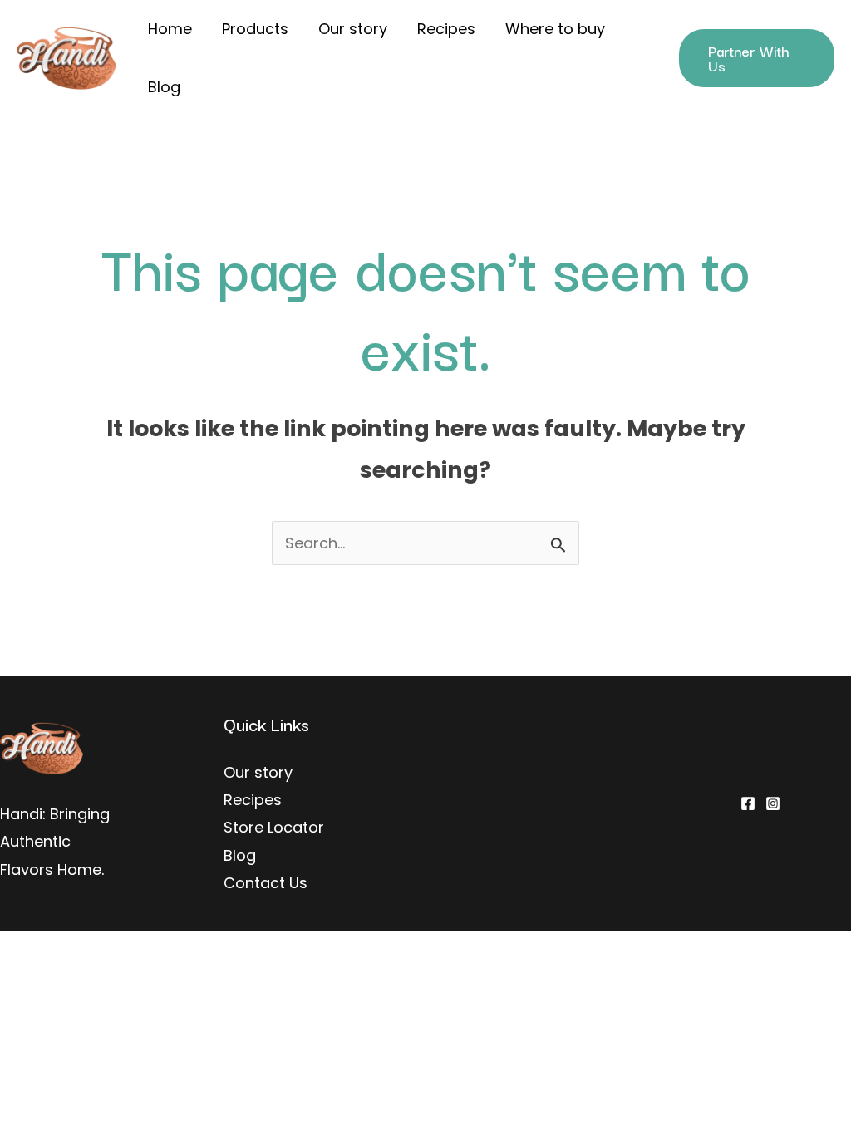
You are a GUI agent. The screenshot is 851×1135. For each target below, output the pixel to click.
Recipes (446, 28)
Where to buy (555, 28)
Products (255, 28)
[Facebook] (747, 803)
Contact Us (265, 882)
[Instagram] (772, 803)
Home (170, 28)
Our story (352, 28)
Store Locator (274, 827)
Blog (164, 86)
